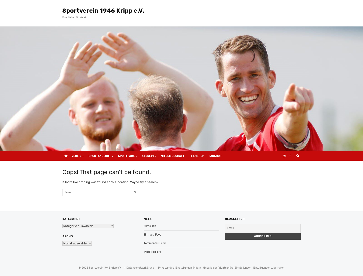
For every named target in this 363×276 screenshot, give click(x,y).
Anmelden (150, 226)
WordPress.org (152, 252)
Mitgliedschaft (173, 156)
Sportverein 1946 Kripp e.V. (103, 10)
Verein (76, 156)
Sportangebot (99, 156)
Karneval (149, 156)
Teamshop (196, 156)
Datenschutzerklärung (140, 267)
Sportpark (126, 156)
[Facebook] (290, 156)
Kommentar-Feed (155, 243)
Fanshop (215, 156)
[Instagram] (284, 156)
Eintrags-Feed (152, 234)
